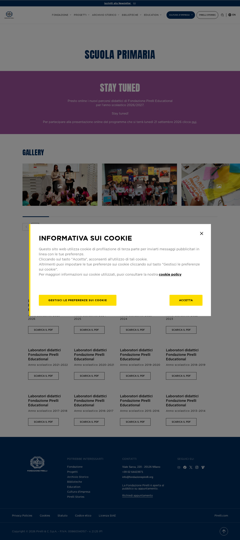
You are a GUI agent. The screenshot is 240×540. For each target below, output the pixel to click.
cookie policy (170, 274)
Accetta (186, 300)
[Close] (201, 233)
